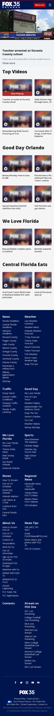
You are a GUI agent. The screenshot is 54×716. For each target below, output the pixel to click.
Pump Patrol (8, 393)
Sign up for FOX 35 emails (10, 558)
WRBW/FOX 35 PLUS (9, 580)
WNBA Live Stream (30, 662)
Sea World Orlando (7, 463)
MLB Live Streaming (29, 625)
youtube (32, 682)
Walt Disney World (8, 457)
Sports (29, 435)
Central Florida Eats (9, 514)
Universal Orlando (11, 468)
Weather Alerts (32, 327)
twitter (21, 682)
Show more (8, 63)
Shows (6, 476)
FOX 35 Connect (32, 548)
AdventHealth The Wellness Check (33, 408)
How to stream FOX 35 (9, 528)
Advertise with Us (10, 569)
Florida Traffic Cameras (9, 410)
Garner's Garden (32, 416)
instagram (27, 682)
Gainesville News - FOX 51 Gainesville (33, 486)
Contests (8, 603)
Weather (30, 316)
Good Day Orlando (7, 491)
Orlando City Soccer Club (31, 450)
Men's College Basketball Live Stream (32, 645)
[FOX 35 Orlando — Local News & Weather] (11, 4)
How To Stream (10, 480)
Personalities (8, 543)
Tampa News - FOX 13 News (32, 494)
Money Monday (32, 427)
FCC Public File (9, 592)
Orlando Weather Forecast (33, 332)
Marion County (9, 347)
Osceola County (10, 355)
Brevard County (10, 337)
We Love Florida (32, 393)
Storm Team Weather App (31, 359)
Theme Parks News (8, 450)
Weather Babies (32, 403)
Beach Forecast (32, 347)
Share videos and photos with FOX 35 (33, 542)
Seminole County (10, 358)
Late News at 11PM (8, 501)
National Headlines (7, 332)
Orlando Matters (10, 496)
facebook (15, 682)
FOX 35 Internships (7, 552)
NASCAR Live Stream (31, 631)
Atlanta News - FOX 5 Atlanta (32, 500)
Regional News (30, 477)
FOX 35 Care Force (31, 398)
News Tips (31, 523)
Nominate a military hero (8, 367)
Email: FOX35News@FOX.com (36, 535)
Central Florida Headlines (9, 326)
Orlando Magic (32, 445)
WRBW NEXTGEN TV (11, 574)
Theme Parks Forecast (31, 342)
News (6, 316)
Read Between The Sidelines (32, 440)
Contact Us (7, 539)
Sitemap (6, 381)
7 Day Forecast (32, 337)
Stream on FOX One (32, 605)
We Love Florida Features (10, 444)
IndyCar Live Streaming (30, 637)
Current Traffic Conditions (9, 398)
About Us (8, 523)
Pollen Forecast (32, 350)
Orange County (9, 351)
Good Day (31, 389)
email (38, 682)
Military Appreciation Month (8, 375)
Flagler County (9, 340)
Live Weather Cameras (31, 322)
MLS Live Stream (33, 666)
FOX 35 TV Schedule (7, 485)
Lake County (8, 344)
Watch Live (40, 5)
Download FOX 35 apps (9, 564)
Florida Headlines (10, 320)
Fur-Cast (29, 420)
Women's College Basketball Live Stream (33, 654)
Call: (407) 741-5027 (32, 528)
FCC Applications (10, 595)
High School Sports (30, 457)
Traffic (6, 389)
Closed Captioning (7, 587)
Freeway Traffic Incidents (10, 404)
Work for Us (8, 547)
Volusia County (9, 362)
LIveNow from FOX (9, 507)
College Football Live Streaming (32, 619)
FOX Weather (31, 354)
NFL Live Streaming (29, 612)
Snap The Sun (31, 364)
